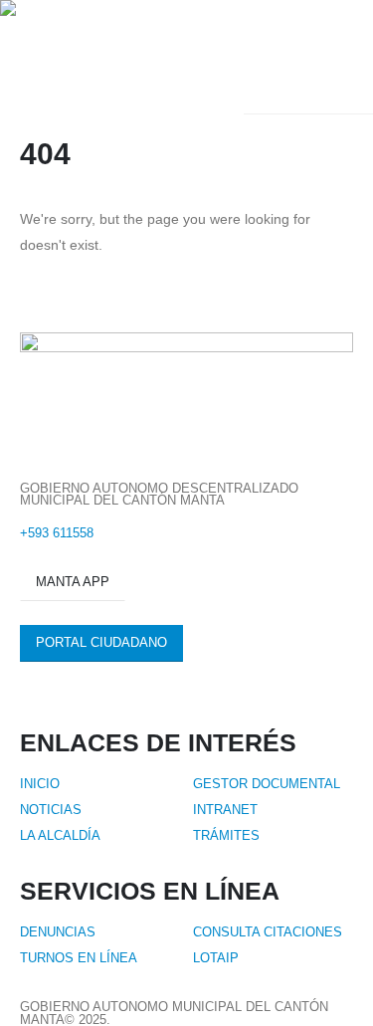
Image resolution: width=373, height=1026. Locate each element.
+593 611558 (56, 533)
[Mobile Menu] (342, 57)
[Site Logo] (122, 57)
